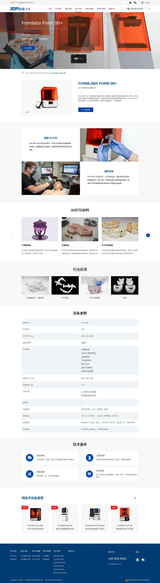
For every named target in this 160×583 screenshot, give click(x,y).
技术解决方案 (26, 559)
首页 (50, 9)
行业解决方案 (26, 556)
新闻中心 (112, 9)
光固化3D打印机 (59, 563)
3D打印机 (78, 9)
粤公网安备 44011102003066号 (139, 580)
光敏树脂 (46, 559)
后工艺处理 (36, 559)
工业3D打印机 (59, 559)
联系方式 (111, 552)
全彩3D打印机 (59, 566)
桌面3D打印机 (59, 556)
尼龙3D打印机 (59, 569)
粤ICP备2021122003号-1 (54, 580)
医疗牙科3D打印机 (44, 73)
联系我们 (13, 559)
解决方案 (68, 9)
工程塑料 (46, 556)
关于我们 (58, 9)
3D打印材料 (101, 9)
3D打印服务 (89, 9)
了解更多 (35, 528)
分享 (137, 552)
